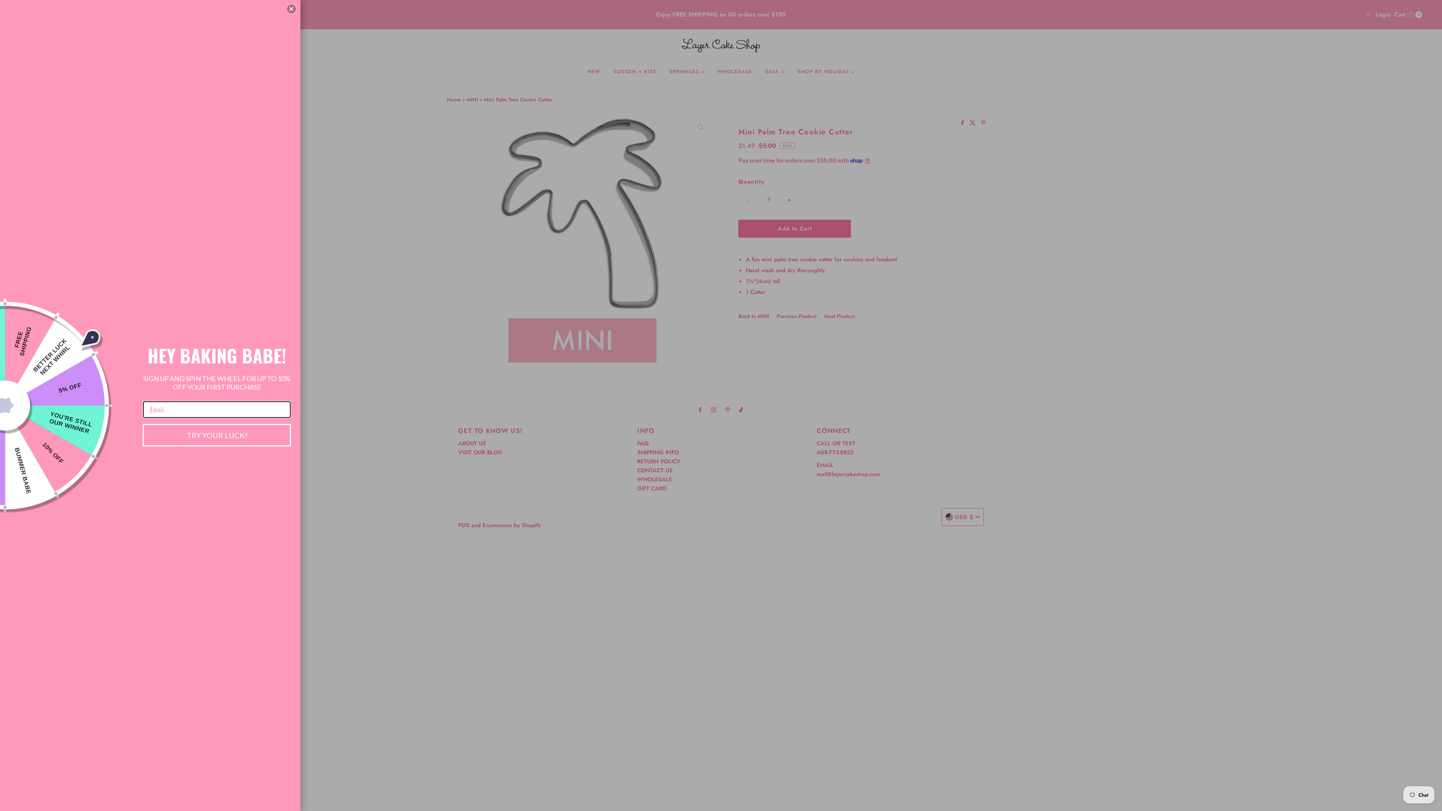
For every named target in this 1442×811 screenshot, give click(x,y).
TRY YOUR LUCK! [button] (217, 435)
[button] (291, 9)
